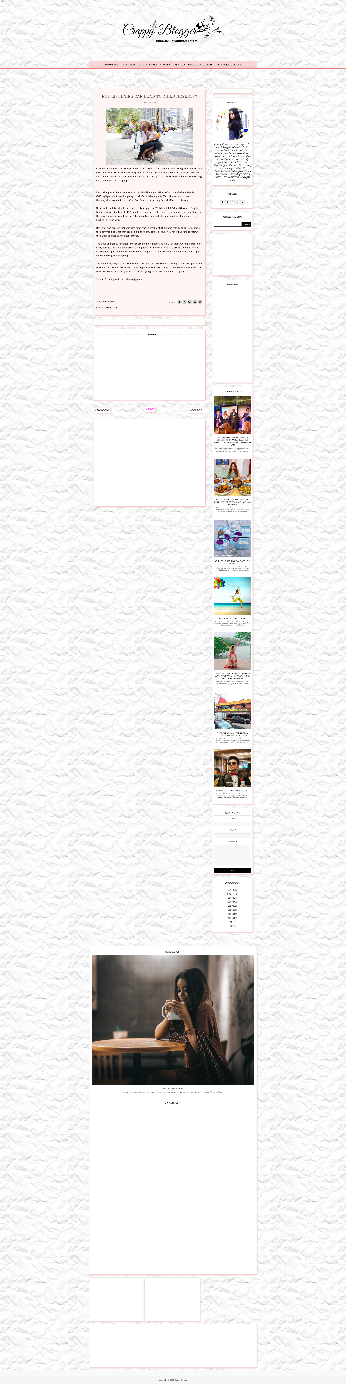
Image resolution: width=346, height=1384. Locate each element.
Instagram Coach (229, 64)
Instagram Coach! (173, 1088)
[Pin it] (195, 302)
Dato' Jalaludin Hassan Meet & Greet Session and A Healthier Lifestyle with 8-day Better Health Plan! (232, 441)
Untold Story (147, 64)
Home (151, 409)
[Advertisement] (149, 441)
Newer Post (103, 410)
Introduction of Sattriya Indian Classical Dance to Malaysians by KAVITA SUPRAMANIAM (232, 675)
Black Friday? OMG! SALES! (232, 618)
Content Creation (172, 64)
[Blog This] (200, 302)
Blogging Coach (200, 64)
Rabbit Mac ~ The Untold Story (232, 790)
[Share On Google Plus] (190, 302)
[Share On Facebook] (185, 302)
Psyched (129, 64)
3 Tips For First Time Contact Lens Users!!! (232, 562)
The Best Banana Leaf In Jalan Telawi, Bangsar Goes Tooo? (232, 734)
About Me (111, 64)
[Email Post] (115, 307)
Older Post (196, 410)
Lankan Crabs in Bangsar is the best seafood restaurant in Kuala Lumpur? (232, 502)
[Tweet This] (179, 302)
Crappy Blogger (180, 1380)
